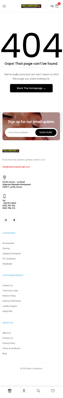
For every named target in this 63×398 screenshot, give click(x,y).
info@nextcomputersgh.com (16, 167)
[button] (56, 5)
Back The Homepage (30, 88)
